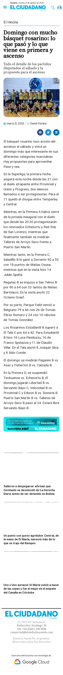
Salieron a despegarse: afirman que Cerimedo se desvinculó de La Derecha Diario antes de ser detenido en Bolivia (29, 490)
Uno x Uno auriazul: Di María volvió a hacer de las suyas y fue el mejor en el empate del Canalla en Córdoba (31, 588)
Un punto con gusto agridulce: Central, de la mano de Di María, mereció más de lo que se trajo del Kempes (31, 539)
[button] (5, 7)
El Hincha (11, 22)
